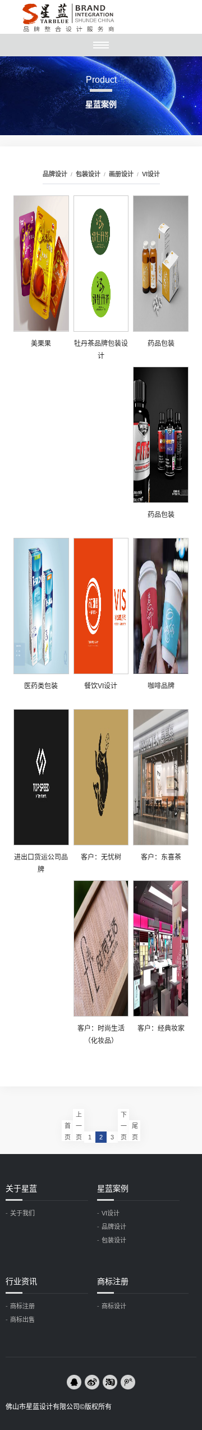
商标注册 (22, 1306)
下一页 (124, 1115)
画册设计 (121, 174)
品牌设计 (55, 174)
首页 (68, 1126)
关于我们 (22, 1213)
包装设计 (88, 174)
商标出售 (22, 1319)
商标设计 (114, 1306)
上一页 (79, 1115)
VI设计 (151, 174)
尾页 (135, 1126)
